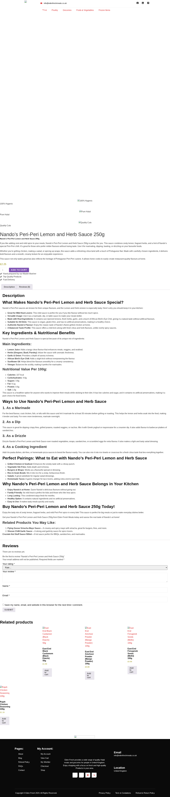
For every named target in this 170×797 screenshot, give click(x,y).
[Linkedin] (87, 775)
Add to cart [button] (47, 672)
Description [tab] (9, 287)
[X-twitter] (94, 775)
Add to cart (19, 270)
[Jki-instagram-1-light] (81, 775)
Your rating (8, 564)
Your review (9, 571)
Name (6, 586)
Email (6, 595)
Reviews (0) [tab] (24, 287)
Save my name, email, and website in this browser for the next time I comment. (44, 605)
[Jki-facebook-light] (75, 775)
